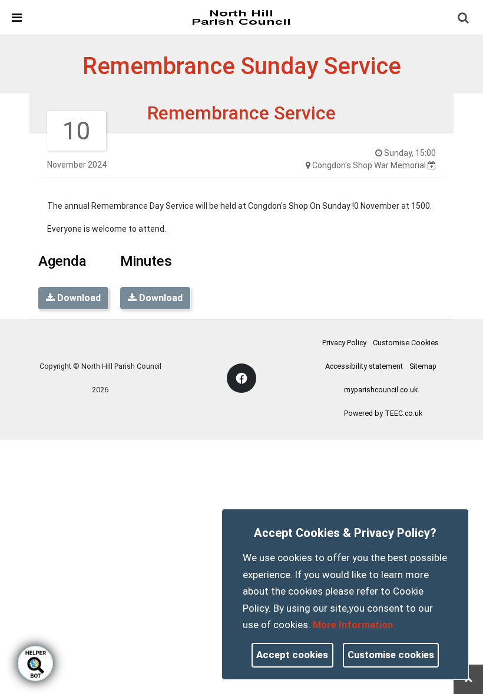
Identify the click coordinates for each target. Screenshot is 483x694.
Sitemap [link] (422, 366)
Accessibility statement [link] (364, 366)
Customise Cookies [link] (406, 342)
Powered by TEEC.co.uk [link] (383, 413)
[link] (241, 17)
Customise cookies (391, 654)
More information (353, 624)
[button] (464, 19)
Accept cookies (292, 654)
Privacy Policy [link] (344, 342)
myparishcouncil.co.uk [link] (381, 389)
